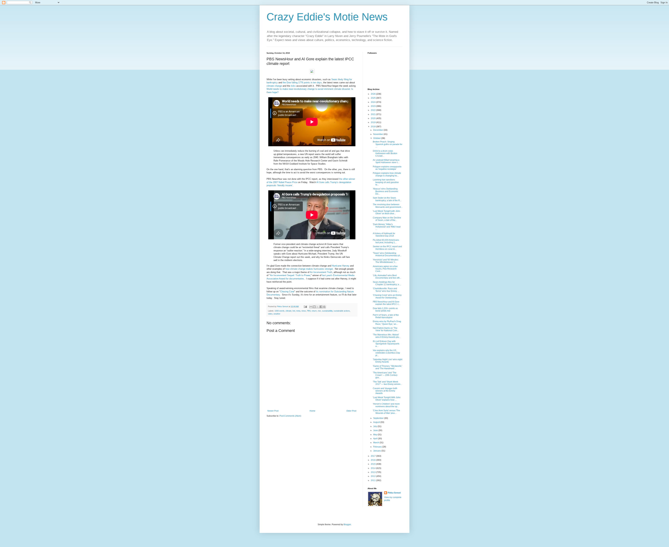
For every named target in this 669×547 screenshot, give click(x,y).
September (378, 418)
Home (312, 411)
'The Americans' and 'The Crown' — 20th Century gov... (385, 375)
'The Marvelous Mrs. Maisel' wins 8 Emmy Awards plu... (387, 335)
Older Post (351, 411)
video (270, 314)
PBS (309, 311)
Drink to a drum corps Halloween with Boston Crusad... (385, 153)
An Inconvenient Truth (321, 272)
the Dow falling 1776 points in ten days (302, 82)
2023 (373, 106)
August (376, 422)
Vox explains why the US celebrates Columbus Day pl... (386, 353)
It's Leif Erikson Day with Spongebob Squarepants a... (386, 344)
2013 (373, 472)
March (376, 442)
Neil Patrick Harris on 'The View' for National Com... (386, 329)
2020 (373, 118)
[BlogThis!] (314, 307)
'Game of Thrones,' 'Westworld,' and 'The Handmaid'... (387, 367)
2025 (373, 98)
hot (294, 311)
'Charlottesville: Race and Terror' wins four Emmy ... (386, 289)
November (378, 134)
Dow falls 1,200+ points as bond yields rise (385, 309)
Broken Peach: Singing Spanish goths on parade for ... (387, 144)
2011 (373, 480)
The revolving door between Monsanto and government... (387, 205)
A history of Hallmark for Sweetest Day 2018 (384, 234)
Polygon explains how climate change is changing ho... (387, 174)
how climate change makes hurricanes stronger (309, 269)
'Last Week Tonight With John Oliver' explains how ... (387, 398)
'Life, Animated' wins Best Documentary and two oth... (387, 276)
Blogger (347, 524)
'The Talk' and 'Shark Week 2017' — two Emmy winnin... (387, 383)
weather (277, 314)
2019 (373, 122)
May (375, 434)
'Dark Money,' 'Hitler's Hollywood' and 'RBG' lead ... (387, 227)
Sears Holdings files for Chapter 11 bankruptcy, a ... (387, 283)
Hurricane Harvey (340, 265)
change (278, 86)
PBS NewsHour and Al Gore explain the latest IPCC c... (386, 303)
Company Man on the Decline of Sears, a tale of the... (387, 218)
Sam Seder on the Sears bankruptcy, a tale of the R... (387, 199)
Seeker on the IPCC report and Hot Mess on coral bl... (387, 247)
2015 (373, 464)
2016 (373, 460)
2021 (373, 114)
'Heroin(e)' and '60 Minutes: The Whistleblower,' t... (386, 261)
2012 (373, 476)
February (377, 447)
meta (298, 311)
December (378, 130)
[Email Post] (305, 306)
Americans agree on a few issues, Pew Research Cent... (385, 269)
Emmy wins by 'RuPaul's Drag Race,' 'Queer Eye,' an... (387, 322)
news (303, 311)
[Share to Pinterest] (324, 307)
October (377, 138)
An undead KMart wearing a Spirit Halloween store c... (386, 161)
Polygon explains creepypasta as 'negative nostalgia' (387, 167)
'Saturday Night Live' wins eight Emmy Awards (387, 360)
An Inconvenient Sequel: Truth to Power (290, 275)
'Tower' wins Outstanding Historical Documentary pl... (387, 254)
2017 (373, 456)
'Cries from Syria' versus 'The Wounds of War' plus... (386, 411)
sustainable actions (342, 311)
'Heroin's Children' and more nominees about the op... (386, 405)
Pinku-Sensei (394, 493)
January (377, 451)
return (314, 311)
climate (270, 86)
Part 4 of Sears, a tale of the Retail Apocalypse (386, 316)
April (375, 438)
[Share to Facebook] (321, 307)
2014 (373, 468)
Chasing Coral (287, 291)
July (375, 426)
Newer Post (272, 411)
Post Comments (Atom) (290, 416)
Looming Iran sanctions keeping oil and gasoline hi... (386, 182)
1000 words (279, 311)
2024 (373, 102)
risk (319, 311)
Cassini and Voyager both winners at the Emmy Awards (385, 391)
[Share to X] (317, 307)
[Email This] (311, 307)
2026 (373, 94)
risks (293, 86)
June (375, 430)
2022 (373, 110)
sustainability (327, 311)
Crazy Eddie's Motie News (327, 17)
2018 (373, 126)
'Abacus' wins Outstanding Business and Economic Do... (385, 191)
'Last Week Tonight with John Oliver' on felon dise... (386, 212)
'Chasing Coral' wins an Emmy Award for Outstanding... (387, 296)
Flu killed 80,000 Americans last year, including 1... (386, 241)
